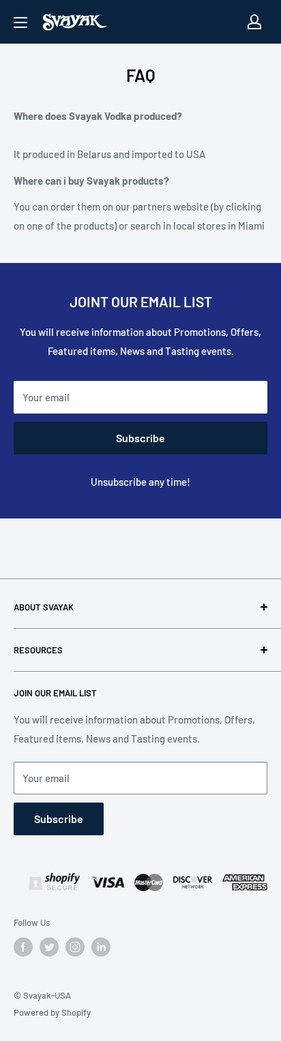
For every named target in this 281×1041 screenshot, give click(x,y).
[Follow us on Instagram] (75, 947)
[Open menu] (20, 22)
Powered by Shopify (52, 1012)
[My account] (254, 21)
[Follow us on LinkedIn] (100, 947)
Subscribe (140, 437)
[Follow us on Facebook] (23, 947)
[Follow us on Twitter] (49, 947)
